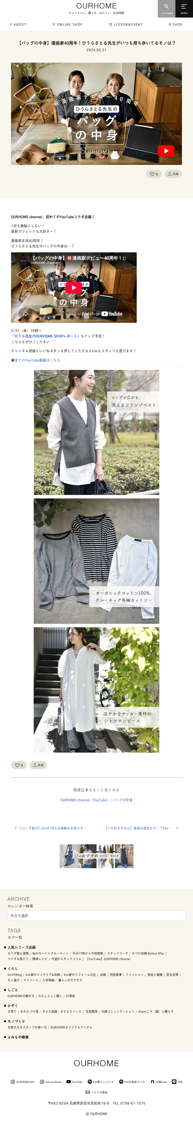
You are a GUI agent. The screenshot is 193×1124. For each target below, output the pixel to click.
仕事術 (70, 995)
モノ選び (14, 980)
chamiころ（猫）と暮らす (156, 1011)
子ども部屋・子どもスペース (61, 1011)
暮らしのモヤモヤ (70, 980)
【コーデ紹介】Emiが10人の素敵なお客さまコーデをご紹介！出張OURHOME (57, 828)
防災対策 (172, 974)
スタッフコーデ (117, 953)
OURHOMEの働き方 (21, 995)
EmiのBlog (15, 974)
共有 (176, 173)
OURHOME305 (25, 1082)
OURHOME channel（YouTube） (85, 799)
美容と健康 (155, 974)
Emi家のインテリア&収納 (43, 974)
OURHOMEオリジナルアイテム (71, 1027)
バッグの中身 (122, 799)
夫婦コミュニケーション (117, 1011)
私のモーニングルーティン (50, 953)
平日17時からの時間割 (87, 953)
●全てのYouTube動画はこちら (35, 359)
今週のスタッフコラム (66, 958)
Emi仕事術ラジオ (134, 1082)
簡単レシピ (39, 958)
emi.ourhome (53, 1082)
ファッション (135, 974)
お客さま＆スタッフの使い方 (27, 1027)
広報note (161, 1082)
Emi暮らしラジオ (103, 1082)
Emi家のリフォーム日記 (80, 974)
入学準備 (48, 980)
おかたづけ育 (29, 1011)
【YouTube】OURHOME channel (107, 958)
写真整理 (91, 1011)
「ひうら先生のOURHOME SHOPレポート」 (46, 335)
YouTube (77, 1082)
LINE (180, 1082)
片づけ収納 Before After (148, 953)
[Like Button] (152, 174)
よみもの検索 (18, 1036)
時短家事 (116, 974)
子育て (12, 1011)
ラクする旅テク (18, 958)
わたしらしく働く (50, 995)
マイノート (30, 980)
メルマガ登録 (99, 1092)
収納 (103, 974)
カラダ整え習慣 (18, 953)
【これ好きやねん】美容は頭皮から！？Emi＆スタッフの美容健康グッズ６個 (143, 828)
